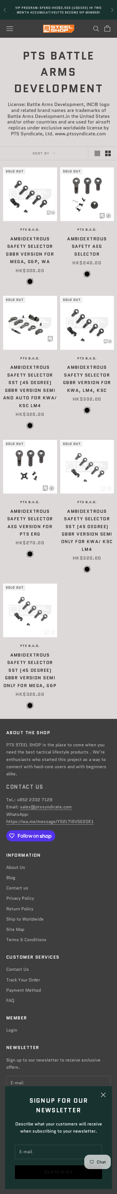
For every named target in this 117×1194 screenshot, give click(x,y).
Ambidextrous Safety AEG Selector (87, 246)
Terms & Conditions (26, 939)
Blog (10, 877)
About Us (15, 867)
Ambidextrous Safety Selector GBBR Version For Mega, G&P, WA (30, 250)
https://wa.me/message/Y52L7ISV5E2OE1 (50, 821)
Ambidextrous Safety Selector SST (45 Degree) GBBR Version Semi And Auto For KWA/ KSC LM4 (30, 386)
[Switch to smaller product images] (108, 153)
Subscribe (58, 1172)
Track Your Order (23, 980)
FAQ (10, 1000)
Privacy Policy (20, 898)
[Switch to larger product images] (97, 153)
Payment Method (23, 990)
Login (11, 1030)
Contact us (17, 888)
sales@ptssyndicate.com (46, 807)
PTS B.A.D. (30, 229)
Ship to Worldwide (25, 919)
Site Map (15, 929)
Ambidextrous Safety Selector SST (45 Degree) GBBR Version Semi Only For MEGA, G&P (30, 670)
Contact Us (17, 969)
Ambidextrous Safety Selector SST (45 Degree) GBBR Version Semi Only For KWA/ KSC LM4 (87, 530)
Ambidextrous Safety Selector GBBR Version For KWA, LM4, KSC (87, 378)
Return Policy (19, 909)
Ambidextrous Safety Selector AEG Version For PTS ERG (30, 522)
